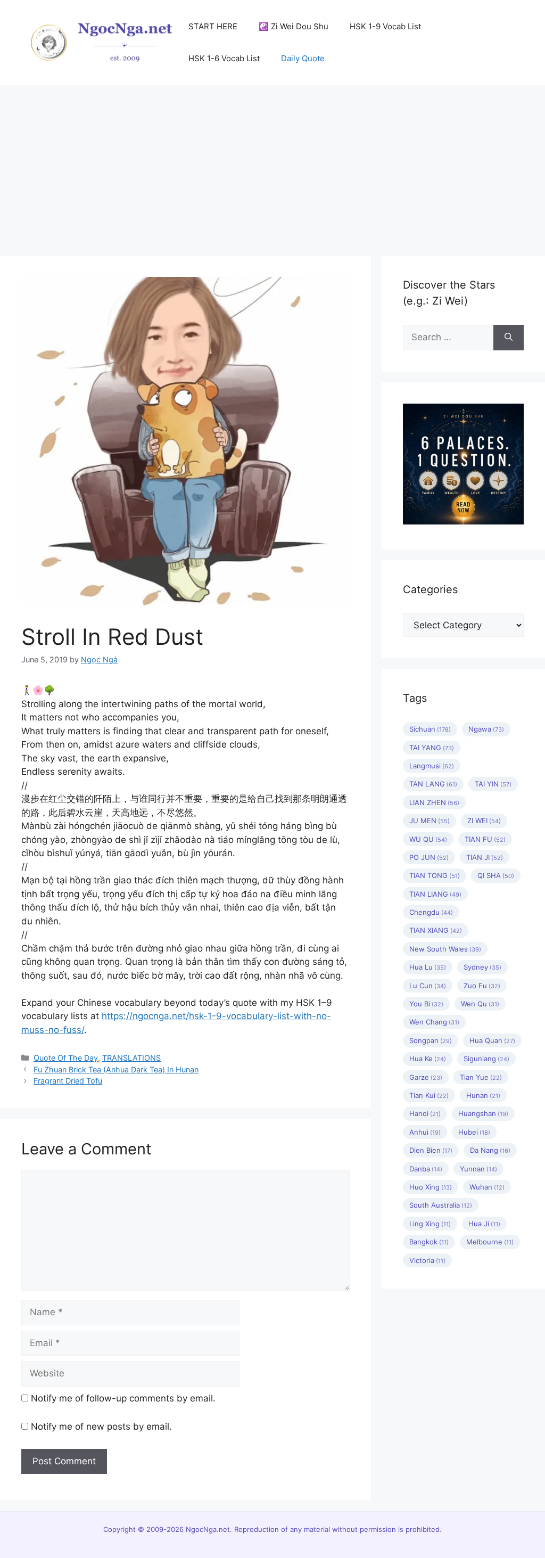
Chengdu (431, 912)
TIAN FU (485, 839)
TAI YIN (493, 784)
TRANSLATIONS (131, 1057)
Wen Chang (434, 1022)
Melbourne (490, 1241)
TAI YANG (431, 747)
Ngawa (486, 729)
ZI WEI (484, 820)
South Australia (440, 1205)
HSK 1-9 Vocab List (385, 26)
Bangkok (429, 1241)
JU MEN (429, 820)
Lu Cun (427, 985)
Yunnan (478, 1169)
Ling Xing (430, 1223)
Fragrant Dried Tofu (68, 1080)
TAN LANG (433, 784)
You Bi (426, 1003)
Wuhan (487, 1187)
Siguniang (486, 1058)
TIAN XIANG (435, 930)
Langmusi (431, 765)
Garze (425, 1077)
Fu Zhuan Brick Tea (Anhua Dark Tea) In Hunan (116, 1069)
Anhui (425, 1132)
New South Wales (445, 949)
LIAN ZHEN (434, 802)
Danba (425, 1169)
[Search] (508, 337)
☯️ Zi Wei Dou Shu (293, 26)
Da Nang (490, 1150)
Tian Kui (429, 1095)
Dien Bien (430, 1150)
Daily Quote (303, 58)
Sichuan (430, 729)
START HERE (212, 26)
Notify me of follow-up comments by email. (123, 1398)
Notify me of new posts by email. (101, 1426)
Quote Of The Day (66, 1057)
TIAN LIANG (435, 894)
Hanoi (425, 1113)
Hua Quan (492, 1040)
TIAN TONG (434, 875)
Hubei (474, 1132)
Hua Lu (427, 967)
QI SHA (495, 875)
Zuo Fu (482, 985)
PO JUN (429, 857)
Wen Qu (480, 1003)
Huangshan (483, 1113)
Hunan (483, 1095)
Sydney (482, 967)
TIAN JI (484, 857)
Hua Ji (484, 1223)
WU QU (428, 839)
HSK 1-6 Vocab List (224, 58)
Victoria (427, 1260)
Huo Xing (430, 1187)
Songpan (430, 1040)
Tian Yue (481, 1077)
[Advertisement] (272, 165)
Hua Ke (427, 1058)
